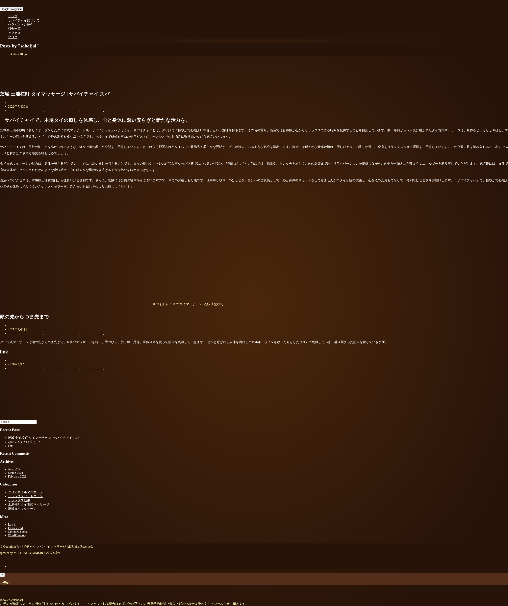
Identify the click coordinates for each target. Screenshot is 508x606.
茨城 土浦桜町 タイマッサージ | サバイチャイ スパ (55, 93)
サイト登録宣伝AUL (14, 376)
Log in (12, 524)
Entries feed (15, 528)
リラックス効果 (92, 110)
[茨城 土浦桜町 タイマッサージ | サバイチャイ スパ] (30, 85)
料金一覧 (14, 28)
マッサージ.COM (12, 406)
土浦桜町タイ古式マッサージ (28, 504)
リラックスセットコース (61, 110)
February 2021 (17, 476)
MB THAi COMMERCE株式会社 (36, 553)
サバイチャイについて (24, 20)
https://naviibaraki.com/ (14, 396)
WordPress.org (17, 535)
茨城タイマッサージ (22, 508)
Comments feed (18, 531)
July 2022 (14, 469)
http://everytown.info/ (13, 412)
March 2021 (15, 473)
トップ (12, 16)
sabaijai (12, 102)
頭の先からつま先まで (24, 316)
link (4, 351)
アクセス (14, 33)
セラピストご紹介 (20, 24)
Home (4, 54)
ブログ (12, 37)
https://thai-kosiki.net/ (13, 383)
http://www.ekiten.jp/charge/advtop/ (22, 389)
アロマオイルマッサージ (25, 110)
